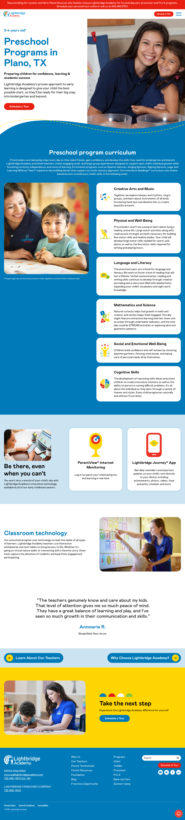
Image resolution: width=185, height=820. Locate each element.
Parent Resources (81, 770)
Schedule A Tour (164, 14)
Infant (117, 761)
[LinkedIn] (178, 772)
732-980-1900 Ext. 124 (17, 778)
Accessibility (43, 805)
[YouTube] (160, 772)
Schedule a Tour (19, 106)
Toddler (118, 766)
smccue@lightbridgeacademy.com (23, 774)
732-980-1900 (12, 790)
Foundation (78, 775)
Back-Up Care (122, 779)
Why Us (75, 757)
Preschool (119, 770)
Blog (73, 779)
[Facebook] (172, 772)
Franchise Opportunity (84, 784)
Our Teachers (79, 761)
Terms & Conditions (27, 805)
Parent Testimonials (82, 766)
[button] (178, 813)
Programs (119, 757)
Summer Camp (122, 784)
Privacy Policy (10, 805)
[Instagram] (166, 772)
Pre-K (117, 775)
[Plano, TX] (14, 14)
